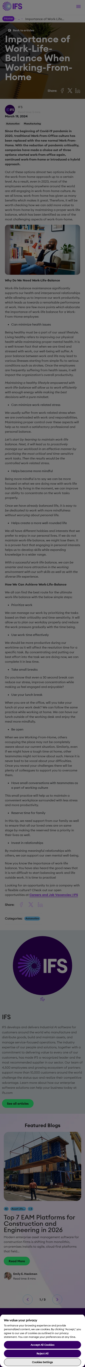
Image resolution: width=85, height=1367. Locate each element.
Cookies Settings (42, 1362)
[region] (42, 1340)
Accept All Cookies (42, 1344)
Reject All (42, 1353)
